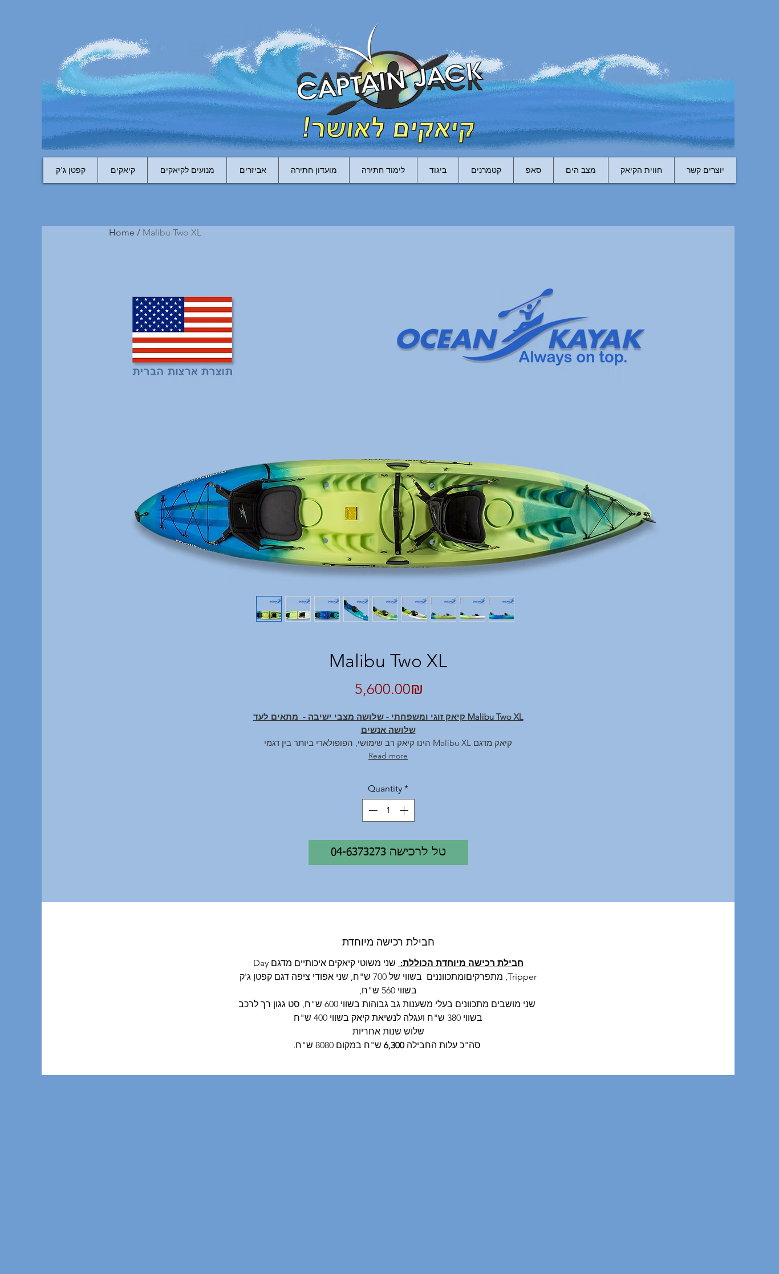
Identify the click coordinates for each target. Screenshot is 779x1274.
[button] (252, 170)
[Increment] (405, 810)
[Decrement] (372, 810)
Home (122, 232)
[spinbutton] (388, 810)
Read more (388, 755)
